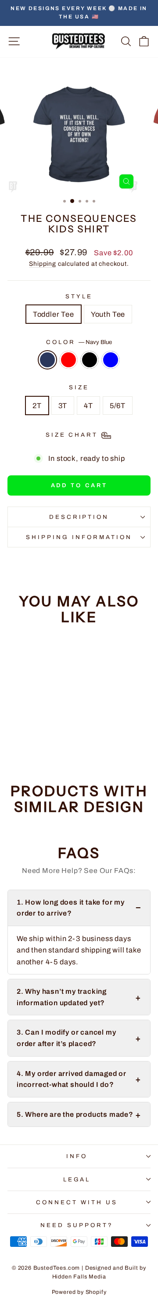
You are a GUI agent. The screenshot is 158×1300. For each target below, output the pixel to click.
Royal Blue (110, 360)
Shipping (42, 264)
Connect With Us (77, 1202)
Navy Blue (47, 360)
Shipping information (79, 537)
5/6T (118, 405)
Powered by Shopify (79, 1292)
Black (89, 360)
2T (37, 405)
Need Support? (76, 1225)
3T (63, 405)
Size (79, 387)
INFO (76, 1156)
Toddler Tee (53, 314)
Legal (77, 1179)
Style (79, 296)
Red (68, 360)
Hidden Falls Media (79, 1277)
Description (79, 517)
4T (88, 405)
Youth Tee (108, 314)
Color (79, 342)
